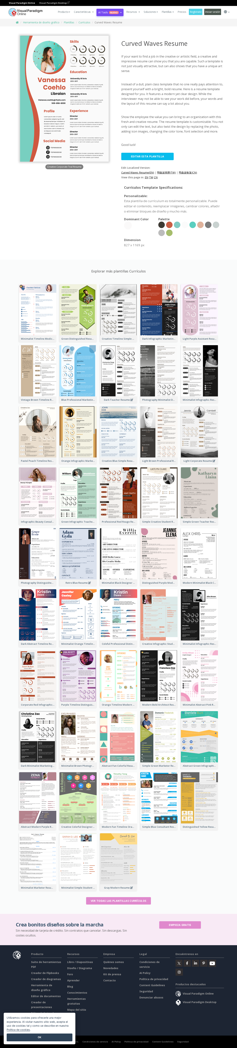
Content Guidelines (152, 985)
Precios (182, 12)
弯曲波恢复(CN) (188, 172)
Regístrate (195, 12)
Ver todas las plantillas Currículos (118, 901)
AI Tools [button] (108, 12)
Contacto (109, 980)
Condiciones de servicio (95, 1041)
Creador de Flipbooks (45, 973)
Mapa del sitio (76, 1009)
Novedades (110, 968)
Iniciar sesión (212, 12)
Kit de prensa (112, 974)
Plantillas (69, 22)
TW (151, 177)
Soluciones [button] (150, 12)
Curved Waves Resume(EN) (137, 172)
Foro (70, 974)
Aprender (73, 980)
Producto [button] (63, 12)
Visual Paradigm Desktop (53, 2)
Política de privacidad (153, 979)
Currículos (84, 22)
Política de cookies (18, 1029)
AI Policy (145, 973)
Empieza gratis (180, 925)
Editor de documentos (46, 996)
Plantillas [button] (167, 12)
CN (156, 177)
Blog (70, 986)
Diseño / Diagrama (79, 968)
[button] (84, 12)
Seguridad (146, 991)
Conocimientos (77, 992)
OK (39, 1037)
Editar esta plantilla (147, 156)
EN (146, 177)
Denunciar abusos (151, 997)
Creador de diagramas (46, 979)
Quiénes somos (113, 962)
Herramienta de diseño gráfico (41, 22)
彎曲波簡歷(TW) (166, 172)
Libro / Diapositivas (80, 962)
